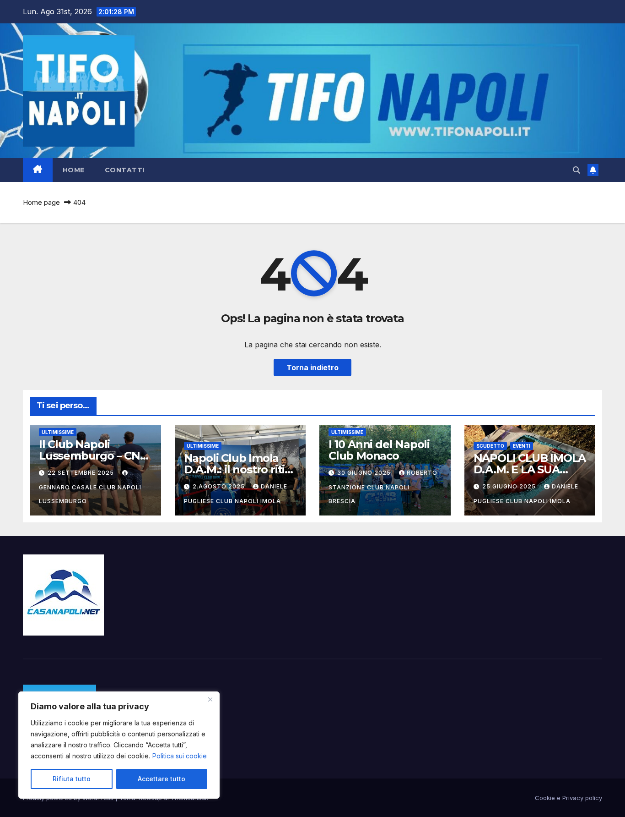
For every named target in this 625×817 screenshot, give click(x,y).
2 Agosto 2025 (220, 486)
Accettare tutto (161, 779)
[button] (576, 170)
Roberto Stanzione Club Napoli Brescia (383, 486)
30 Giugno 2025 (365, 472)
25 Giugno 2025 (510, 486)
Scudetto (490, 446)
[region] (119, 745)
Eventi (521, 446)
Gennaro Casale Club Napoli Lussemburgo (90, 494)
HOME (74, 170)
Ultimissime (58, 432)
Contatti (125, 170)
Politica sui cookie (179, 756)
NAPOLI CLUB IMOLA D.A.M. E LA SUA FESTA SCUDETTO (530, 469)
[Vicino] (210, 699)
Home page (41, 202)
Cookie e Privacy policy (568, 797)
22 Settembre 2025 (82, 472)
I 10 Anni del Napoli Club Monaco (379, 450)
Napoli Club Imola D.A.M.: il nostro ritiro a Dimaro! (240, 469)
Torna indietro (312, 367)
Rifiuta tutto (72, 779)
